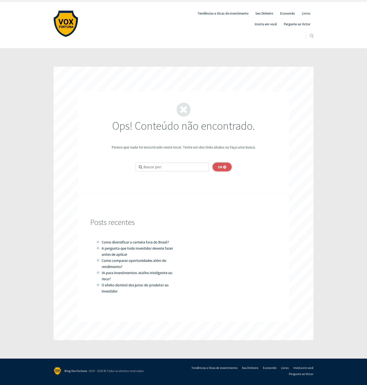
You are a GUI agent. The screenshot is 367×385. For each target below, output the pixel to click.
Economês (287, 13)
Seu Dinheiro (264, 13)
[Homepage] (66, 24)
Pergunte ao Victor (297, 24)
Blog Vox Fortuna (75, 371)
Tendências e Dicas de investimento (222, 13)
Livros (306, 13)
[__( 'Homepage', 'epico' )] (59, 371)
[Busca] (308, 30)
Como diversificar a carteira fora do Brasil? (135, 242)
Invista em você (266, 24)
